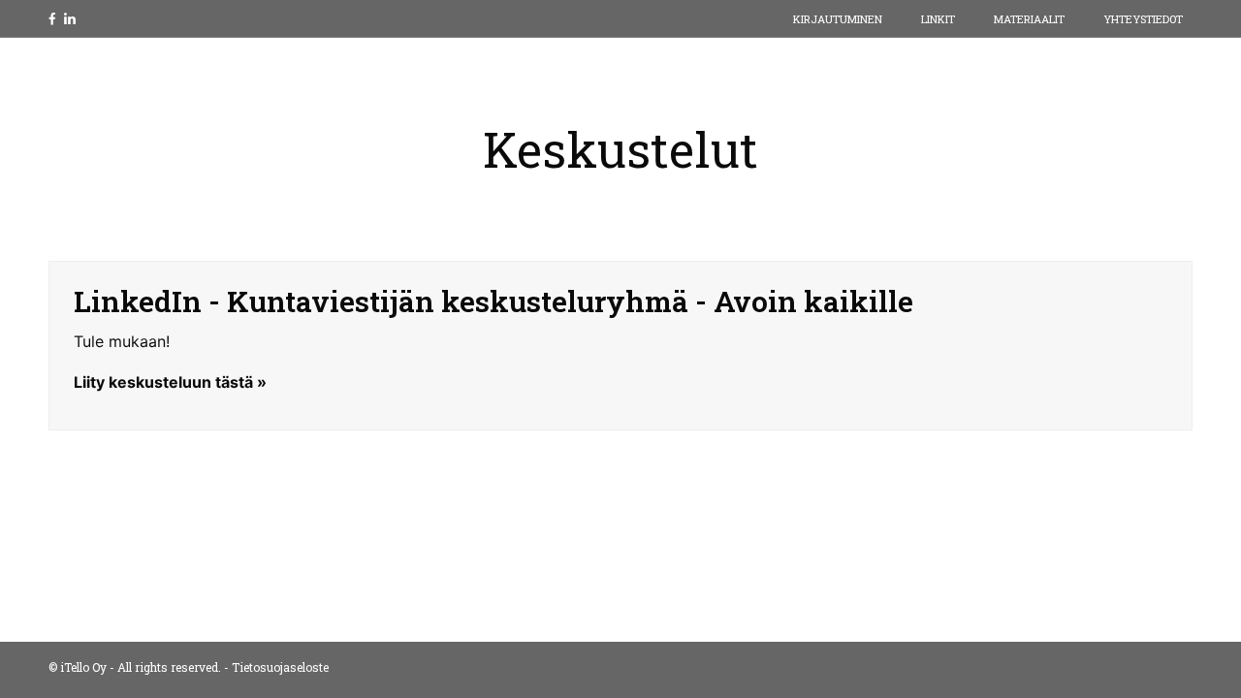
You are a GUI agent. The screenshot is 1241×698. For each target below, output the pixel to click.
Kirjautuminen (837, 19)
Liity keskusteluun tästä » (170, 382)
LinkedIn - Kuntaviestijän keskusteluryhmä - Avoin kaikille (493, 301)
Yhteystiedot (1143, 19)
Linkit (938, 19)
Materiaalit (1029, 19)
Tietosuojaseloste (280, 667)
